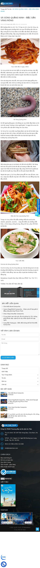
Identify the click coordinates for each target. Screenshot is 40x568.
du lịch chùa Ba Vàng (29, 27)
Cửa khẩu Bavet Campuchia (11, 306)
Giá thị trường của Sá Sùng (9, 268)
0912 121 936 (9, 444)
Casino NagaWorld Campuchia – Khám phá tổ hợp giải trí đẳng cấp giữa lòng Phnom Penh (20, 310)
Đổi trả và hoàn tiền (7, 460)
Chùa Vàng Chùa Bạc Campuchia (13, 313)
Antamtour (22, 34)
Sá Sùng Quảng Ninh (20, 119)
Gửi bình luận (9, 357)
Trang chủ (5, 368)
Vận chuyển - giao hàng (8, 464)
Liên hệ (4, 384)
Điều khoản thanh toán (8, 466)
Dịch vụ (4, 381)
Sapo (24, 529)
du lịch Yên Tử (15, 27)
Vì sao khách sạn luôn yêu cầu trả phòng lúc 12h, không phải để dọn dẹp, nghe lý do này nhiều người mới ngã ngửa (20, 318)
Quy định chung (6, 462)
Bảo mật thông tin (6, 458)
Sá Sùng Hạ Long (6, 131)
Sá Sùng (11, 31)
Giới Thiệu (5, 371)
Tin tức (4, 378)
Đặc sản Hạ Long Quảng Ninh (20, 216)
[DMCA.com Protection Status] (6, 478)
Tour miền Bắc (20, 260)
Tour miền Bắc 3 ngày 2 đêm (20, 66)
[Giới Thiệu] (20, 495)
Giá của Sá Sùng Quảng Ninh (10, 264)
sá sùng (7, 219)
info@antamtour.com (11, 448)
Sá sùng (3, 70)
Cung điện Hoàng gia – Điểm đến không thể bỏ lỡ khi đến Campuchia (20, 323)
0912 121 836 (19, 444)
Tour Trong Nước (7, 374)
